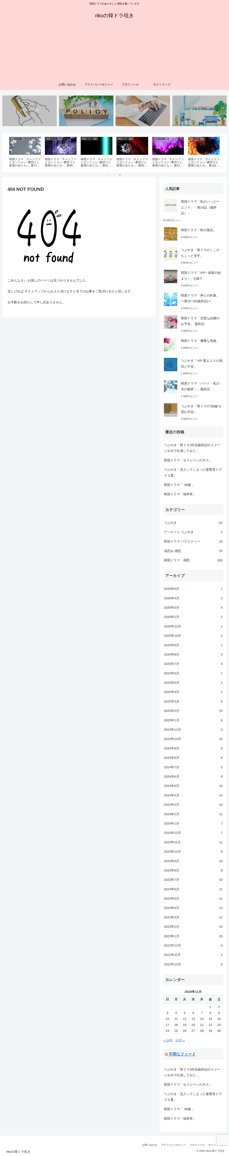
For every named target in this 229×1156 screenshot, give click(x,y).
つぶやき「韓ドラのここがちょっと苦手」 (200, 252)
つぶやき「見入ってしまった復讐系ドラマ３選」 (193, 472)
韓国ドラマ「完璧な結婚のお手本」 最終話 (200, 321)
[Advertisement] (114, 52)
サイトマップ (215, 1144)
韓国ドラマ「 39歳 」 (179, 485)
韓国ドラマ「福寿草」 (180, 494)
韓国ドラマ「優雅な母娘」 (200, 341)
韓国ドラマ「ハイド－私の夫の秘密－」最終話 (200, 386)
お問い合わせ (149, 1144)
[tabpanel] (25, 152)
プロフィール (197, 1144)
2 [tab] (114, 175)
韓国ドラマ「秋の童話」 (198, 230)
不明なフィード (182, 1054)
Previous (5, 153)
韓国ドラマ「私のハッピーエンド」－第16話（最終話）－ (200, 207)
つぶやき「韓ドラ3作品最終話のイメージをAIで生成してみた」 (192, 448)
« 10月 (168, 1040)
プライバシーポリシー (173, 1144)
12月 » (180, 1040)
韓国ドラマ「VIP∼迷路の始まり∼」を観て (201, 275)
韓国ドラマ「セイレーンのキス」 (188, 460)
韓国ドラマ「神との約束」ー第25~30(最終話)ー (200, 298)
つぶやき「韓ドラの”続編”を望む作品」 (201, 409)
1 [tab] (109, 175)
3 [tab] (120, 175)
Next (224, 153)
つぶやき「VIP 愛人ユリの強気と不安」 (201, 363)
